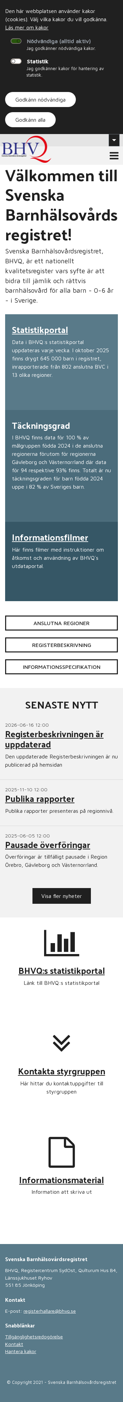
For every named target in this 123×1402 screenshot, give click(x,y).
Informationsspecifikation (61, 667)
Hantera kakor (20, 1351)
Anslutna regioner (61, 623)
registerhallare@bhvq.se (50, 1311)
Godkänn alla (30, 120)
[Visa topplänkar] (114, 140)
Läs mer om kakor (27, 27)
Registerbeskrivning (61, 645)
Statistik (38, 61)
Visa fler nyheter (61, 896)
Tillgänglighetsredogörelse (34, 1336)
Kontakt (14, 1344)
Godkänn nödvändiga (40, 99)
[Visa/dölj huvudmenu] (114, 155)
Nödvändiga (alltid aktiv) (59, 41)
